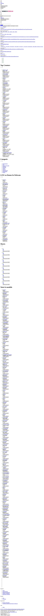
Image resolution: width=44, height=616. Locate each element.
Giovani (24, 29)
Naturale (21, 41)
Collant (21, 36)
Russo (15, 56)
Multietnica (15, 39)
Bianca (1, 39)
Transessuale (30, 29)
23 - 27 (4, 34)
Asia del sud (31, 39)
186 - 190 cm (37, 46)
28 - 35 (6, 34)
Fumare (37, 36)
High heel (4, 41)
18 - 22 (1, 34)
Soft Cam (11, 29)
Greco (17, 56)
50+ (16, 31)
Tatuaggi (33, 41)
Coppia (26, 29)
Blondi (5, 44)
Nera (34, 39)
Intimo (31, 41)
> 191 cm (41, 46)
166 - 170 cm (19, 46)
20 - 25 (2, 31)
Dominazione (33, 36)
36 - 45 (9, 34)
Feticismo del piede (10, 36)
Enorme (9, 51)
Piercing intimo (8, 41)
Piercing (24, 41)
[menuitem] (1, 2)
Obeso (23, 49)
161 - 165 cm (15, 46)
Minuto (1, 49)
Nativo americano (20, 39)
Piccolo (1, 51)
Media (6, 49)
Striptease (15, 36)
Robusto (20, 49)
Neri (1, 44)
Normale (4, 51)
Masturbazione (2, 36)
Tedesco (9, 56)
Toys (6, 36)
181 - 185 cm (33, 46)
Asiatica (4, 39)
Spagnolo (12, 56)
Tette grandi (15, 29)
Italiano (1, 56)
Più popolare (7, 29)
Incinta (26, 41)
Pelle (14, 41)
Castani (7, 44)
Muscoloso (12, 49)
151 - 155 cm (6, 46)
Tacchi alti (18, 36)
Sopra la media (16, 49)
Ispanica (7, 39)
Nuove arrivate (2, 29)
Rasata (29, 41)
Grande (7, 51)
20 (0, 31)
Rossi (3, 44)
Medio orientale (11, 39)
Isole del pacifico (26, 39)
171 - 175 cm (24, 46)
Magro (4, 49)
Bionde (21, 29)
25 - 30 (5, 31)
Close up (24, 36)
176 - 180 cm (28, 46)
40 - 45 (12, 31)
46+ (10, 34)
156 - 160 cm (10, 46)
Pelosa (1, 41)
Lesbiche (18, 29)
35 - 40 (10, 31)
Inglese (4, 56)
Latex (12, 41)
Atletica (8, 49)
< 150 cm (2, 46)
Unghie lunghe (17, 41)
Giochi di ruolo (28, 36)
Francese (6, 56)
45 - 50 (14, 31)
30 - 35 (7, 31)
